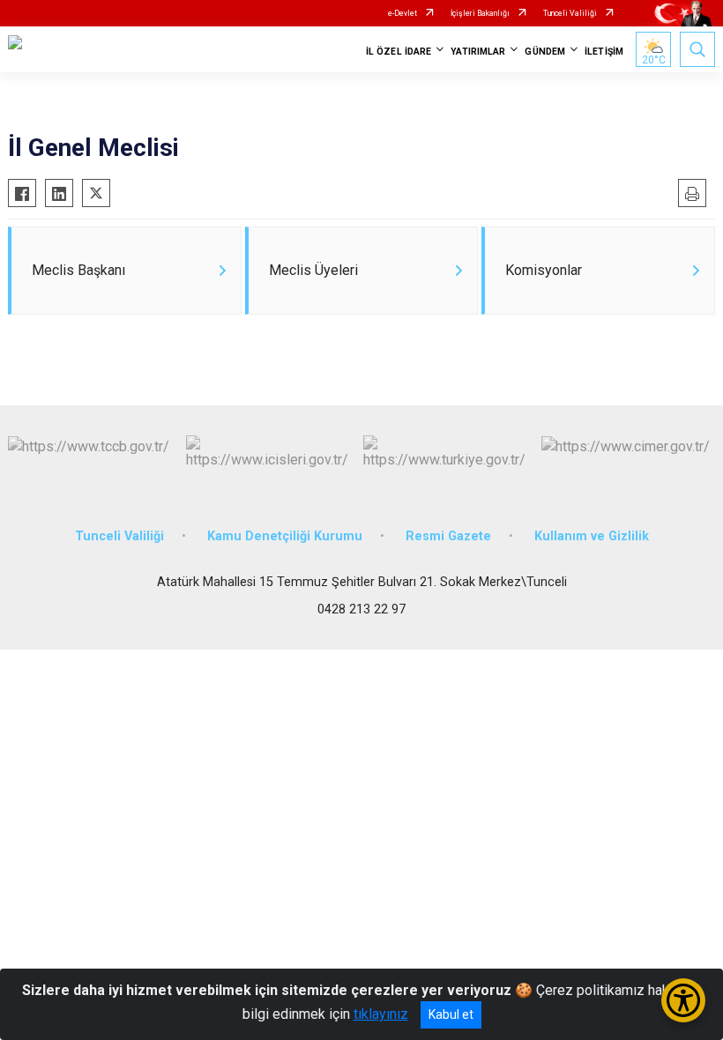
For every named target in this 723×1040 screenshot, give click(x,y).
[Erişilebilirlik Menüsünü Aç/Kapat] (683, 1000)
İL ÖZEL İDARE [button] (398, 51)
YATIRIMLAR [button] (478, 51)
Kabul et (451, 1014)
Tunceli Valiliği (570, 13)
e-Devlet (402, 13)
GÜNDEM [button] (545, 51)
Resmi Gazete (448, 536)
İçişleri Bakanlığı (480, 13)
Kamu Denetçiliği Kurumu (284, 536)
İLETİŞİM (604, 51)
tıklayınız (381, 1014)
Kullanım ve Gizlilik (591, 536)
